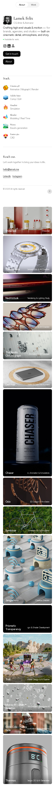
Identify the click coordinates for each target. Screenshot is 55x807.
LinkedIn (7, 176)
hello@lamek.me (11, 169)
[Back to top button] (49, 191)
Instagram (17, 176)
